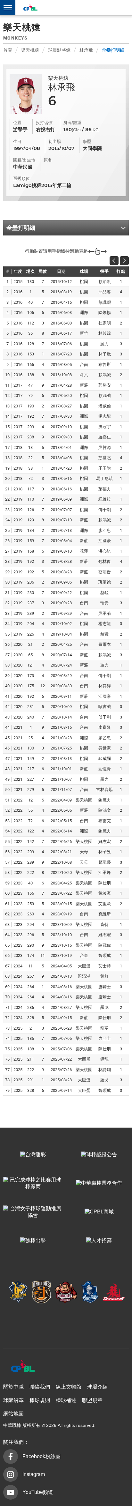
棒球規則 (39, 1400)
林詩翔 (104, 1069)
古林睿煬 (104, 789)
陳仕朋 (104, 883)
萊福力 (104, 489)
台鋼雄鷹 (66, 1323)
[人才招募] (99, 1240)
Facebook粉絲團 (41, 1456)
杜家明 (104, 323)
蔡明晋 (104, 572)
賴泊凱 (104, 281)
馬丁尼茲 (104, 478)
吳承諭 (104, 613)
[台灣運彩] (33, 1155)
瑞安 (104, 602)
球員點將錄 (59, 50)
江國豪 (104, 540)
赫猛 (104, 592)
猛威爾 (104, 758)
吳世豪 (104, 748)
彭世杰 (104, 457)
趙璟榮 (104, 862)
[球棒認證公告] (99, 1155)
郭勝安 (104, 385)
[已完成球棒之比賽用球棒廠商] (33, 1183)
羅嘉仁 (104, 437)
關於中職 (13, 1387)
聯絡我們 (39, 1387)
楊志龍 (104, 416)
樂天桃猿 (30, 50)
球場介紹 (97, 1387)
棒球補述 (66, 1400)
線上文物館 (68, 1387)
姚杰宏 (104, 841)
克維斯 (104, 914)
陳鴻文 (104, 810)
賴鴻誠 (104, 374)
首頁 (7, 50)
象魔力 (104, 800)
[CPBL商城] (99, 1212)
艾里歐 (104, 903)
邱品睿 (104, 291)
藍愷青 (104, 768)
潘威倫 (104, 406)
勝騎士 (104, 986)
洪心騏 (104, 551)
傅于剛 (104, 509)
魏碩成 (104, 955)
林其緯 (104, 333)
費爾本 (104, 644)
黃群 (104, 976)
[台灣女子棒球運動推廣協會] (33, 1212)
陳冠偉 (104, 945)
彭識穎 (104, 302)
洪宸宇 (104, 426)
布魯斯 (104, 364)
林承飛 (86, 50)
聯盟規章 (92, 1400)
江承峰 (104, 872)
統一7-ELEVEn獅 (42, 1292)
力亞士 (104, 1038)
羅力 (104, 665)
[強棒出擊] (33, 1240)
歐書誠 (104, 706)
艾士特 (104, 966)
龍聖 (104, 1028)
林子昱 (104, 851)
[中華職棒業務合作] (99, 1183)
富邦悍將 (89, 1292)
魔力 (104, 343)
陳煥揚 (104, 312)
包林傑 (104, 561)
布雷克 (104, 820)
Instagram (33, 1474)
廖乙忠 (104, 530)
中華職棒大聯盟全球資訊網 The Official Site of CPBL (30, 8)
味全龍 (114, 1292)
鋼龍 (104, 1059)
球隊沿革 (13, 1400)
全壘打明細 (113, 50)
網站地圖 (13, 1413)
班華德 (104, 582)
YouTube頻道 (37, 1492)
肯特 (104, 924)
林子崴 (104, 354)
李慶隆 (104, 727)
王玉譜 (104, 468)
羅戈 (104, 1007)
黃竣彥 (104, 893)
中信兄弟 (18, 1292)
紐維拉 (104, 499)
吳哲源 (104, 447)
